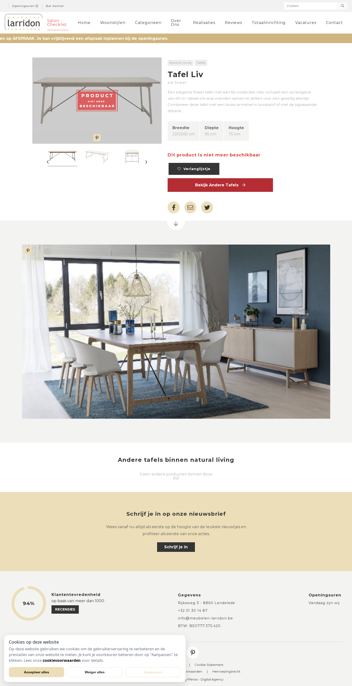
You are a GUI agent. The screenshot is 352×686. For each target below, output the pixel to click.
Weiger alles (95, 672)
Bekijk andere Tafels (218, 185)
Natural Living (180, 62)
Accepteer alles (36, 672)
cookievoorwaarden (62, 660)
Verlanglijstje (195, 169)
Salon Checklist (57, 22)
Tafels (200, 62)
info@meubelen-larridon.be (205, 618)
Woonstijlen (112, 22)
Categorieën (148, 22)
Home (84, 22)
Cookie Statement (209, 665)
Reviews (233, 22)
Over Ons (176, 22)
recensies (65, 609)
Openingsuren (23, 6)
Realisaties (204, 22)
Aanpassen (153, 672)
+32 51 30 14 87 (193, 610)
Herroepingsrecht (226, 671)
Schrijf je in (176, 547)
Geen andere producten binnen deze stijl (176, 476)
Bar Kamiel (55, 6)
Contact (334, 22)
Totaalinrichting (269, 22)
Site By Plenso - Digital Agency (199, 679)
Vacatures (305, 22)
